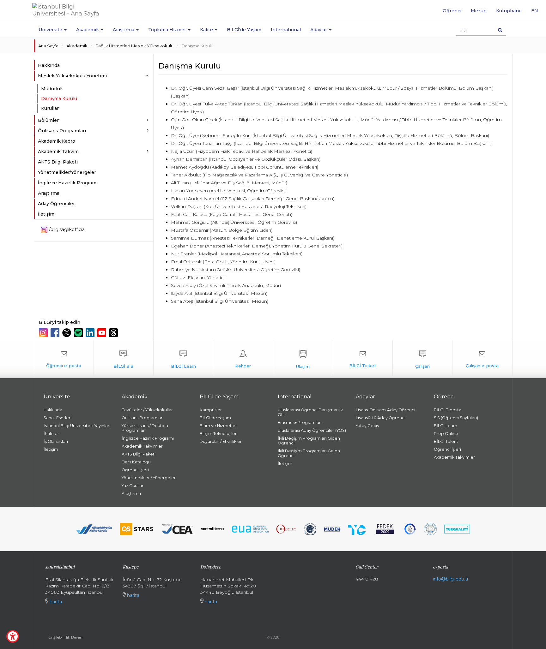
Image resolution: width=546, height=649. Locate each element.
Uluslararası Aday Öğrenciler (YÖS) (312, 430)
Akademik (77, 45)
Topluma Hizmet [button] (167, 30)
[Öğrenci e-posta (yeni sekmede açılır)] (64, 359)
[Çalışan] (422, 359)
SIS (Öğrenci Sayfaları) (456, 417)
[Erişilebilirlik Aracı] (12, 636)
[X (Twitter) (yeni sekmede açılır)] (67, 332)
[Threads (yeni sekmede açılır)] (114, 332)
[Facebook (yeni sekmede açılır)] (56, 332)
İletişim (46, 214)
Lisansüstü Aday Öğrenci (380, 417)
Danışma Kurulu (197, 45)
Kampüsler (211, 410)
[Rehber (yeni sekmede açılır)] (243, 359)
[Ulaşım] (303, 359)
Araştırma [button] (124, 30)
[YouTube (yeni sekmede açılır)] (102, 332)
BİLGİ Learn (445, 425)
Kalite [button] (207, 30)
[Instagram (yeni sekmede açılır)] (44, 332)
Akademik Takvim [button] (58, 151)
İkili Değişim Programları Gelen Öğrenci (309, 453)
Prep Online (446, 433)
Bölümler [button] (48, 120)
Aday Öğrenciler (56, 203)
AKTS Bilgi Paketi (58, 162)
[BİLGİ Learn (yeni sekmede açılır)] (183, 359)
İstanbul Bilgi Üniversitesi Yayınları (77, 425)
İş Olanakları (56, 441)
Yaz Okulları (133, 485)
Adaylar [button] (319, 30)
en (537, 13)
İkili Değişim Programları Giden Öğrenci (309, 440)
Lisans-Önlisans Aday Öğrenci (385, 410)
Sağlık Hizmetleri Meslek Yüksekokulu (134, 45)
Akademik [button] (88, 30)
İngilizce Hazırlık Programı (68, 183)
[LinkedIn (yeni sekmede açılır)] (91, 332)
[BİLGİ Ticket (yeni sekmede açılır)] (362, 359)
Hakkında (49, 65)
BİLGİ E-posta (447, 410)
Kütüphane (509, 11)
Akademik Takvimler (142, 446)
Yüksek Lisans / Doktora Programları (145, 428)
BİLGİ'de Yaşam (244, 30)
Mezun (479, 11)
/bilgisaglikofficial (67, 229)
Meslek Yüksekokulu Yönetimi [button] (72, 76)
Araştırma (48, 193)
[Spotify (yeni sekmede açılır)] (79, 332)
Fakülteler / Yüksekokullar (147, 410)
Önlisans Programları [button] (62, 131)
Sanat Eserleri (57, 417)
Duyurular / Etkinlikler (221, 441)
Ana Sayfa (48, 45)
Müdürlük (52, 89)
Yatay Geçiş (367, 425)
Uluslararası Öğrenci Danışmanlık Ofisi (310, 412)
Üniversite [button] (51, 30)
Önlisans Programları (142, 417)
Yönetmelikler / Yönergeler (149, 477)
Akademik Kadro (56, 141)
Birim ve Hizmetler (218, 425)
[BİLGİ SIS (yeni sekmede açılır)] (123, 359)
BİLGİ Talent (446, 441)
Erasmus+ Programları (300, 422)
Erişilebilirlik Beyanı (65, 637)
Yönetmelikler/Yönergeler (67, 172)
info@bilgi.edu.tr (451, 579)
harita (55, 601)
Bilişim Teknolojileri (219, 433)
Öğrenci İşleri (135, 469)
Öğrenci (452, 11)
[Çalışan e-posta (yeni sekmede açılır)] (482, 359)
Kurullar (50, 108)
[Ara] (500, 30)
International (286, 30)
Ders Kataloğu (136, 462)
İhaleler (51, 433)
